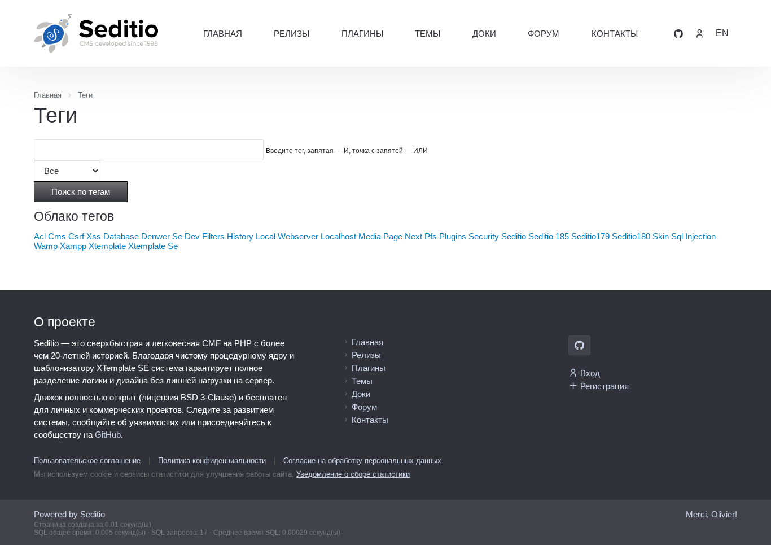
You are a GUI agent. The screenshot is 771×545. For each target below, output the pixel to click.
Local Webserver (287, 236)
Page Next (402, 236)
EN (722, 33)
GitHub (108, 434)
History (240, 236)
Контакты (615, 33)
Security (483, 236)
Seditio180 (631, 236)
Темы (427, 33)
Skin (660, 236)
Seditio (513, 236)
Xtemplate (107, 246)
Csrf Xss (84, 236)
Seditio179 (590, 236)
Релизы (291, 33)
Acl (40, 236)
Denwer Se (161, 236)
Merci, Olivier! (711, 514)
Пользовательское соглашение (87, 460)
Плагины (362, 33)
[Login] (699, 33)
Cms (57, 236)
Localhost (338, 236)
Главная (222, 33)
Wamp (46, 246)
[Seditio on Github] (678, 33)
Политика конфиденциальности (212, 460)
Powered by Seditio (69, 514)
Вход (590, 373)
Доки (484, 33)
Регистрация (604, 386)
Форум (543, 33)
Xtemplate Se (153, 246)
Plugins (452, 236)
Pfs (430, 236)
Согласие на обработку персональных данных (362, 460)
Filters (213, 236)
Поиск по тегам (80, 192)
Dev (192, 236)
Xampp (73, 246)
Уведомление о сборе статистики (353, 474)
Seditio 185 (548, 236)
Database (121, 236)
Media (369, 236)
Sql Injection (693, 236)
